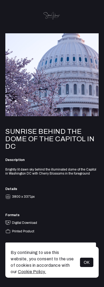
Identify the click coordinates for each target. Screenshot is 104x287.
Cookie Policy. (32, 271)
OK (87, 262)
